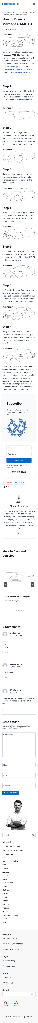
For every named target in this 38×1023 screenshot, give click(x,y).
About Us (7, 977)
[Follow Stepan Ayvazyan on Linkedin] (19, 533)
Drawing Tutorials (14, 12)
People (5, 868)
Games (5, 865)
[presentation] (19, 576)
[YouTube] (15, 1003)
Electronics (7, 875)
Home (4, 12)
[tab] (15, 610)
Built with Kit (19, 472)
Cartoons (6, 894)
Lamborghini (15, 66)
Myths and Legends (10, 915)
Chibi (4, 886)
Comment (8, 735)
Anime (5, 879)
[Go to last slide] (5, 584)
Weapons (6, 908)
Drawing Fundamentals (13, 944)
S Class (11, 72)
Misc (4, 922)
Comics (5, 857)
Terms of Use (9, 966)
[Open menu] (34, 4)
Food (4, 897)
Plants (5, 901)
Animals (5, 872)
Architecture (7, 883)
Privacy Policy (9, 961)
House (5, 911)
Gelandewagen (24, 72)
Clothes (5, 890)
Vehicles (5, 919)
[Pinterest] (7, 1003)
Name (6, 765)
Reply (6, 652)
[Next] (32, 584)
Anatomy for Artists (11, 949)
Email (6, 775)
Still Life (5, 904)
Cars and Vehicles (29, 12)
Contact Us (8, 983)
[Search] (32, 994)
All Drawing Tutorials (11, 847)
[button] (19, 427)
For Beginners (8, 854)
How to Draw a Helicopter (17, 597)
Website (6, 786)
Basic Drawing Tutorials (12, 850)
